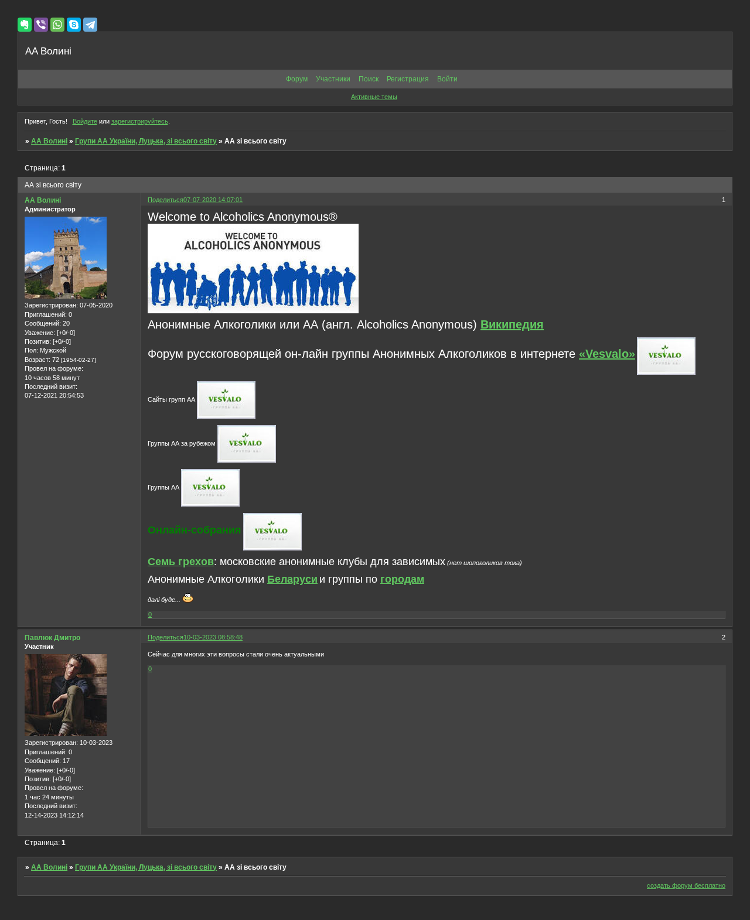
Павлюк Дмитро (52, 638)
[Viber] (41, 25)
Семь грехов (181, 561)
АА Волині (43, 200)
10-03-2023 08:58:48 (213, 637)
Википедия (512, 324)
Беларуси (292, 579)
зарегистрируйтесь (139, 121)
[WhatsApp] (57, 25)
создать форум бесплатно (686, 885)
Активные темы (374, 96)
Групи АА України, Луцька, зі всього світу (146, 141)
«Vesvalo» (607, 353)
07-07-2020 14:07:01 (213, 199)
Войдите (85, 121)
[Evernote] (25, 25)
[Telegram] (90, 25)
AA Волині (49, 141)
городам (402, 579)
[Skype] (74, 25)
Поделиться (165, 199)
